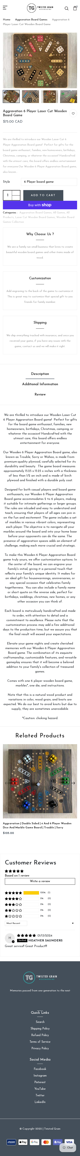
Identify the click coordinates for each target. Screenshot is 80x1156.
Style (6, 181)
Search (40, 1022)
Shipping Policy (40, 1028)
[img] (27, 935)
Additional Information (40, 384)
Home (6, 19)
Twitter (40, 1095)
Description (40, 374)
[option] (40, 60)
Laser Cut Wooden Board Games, (35, 217)
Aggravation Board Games (31, 19)
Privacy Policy (40, 1048)
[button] (13, 893)
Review (40, 394)
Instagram (40, 1075)
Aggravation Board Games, (36, 212)
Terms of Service (40, 1042)
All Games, (59, 212)
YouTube (40, 1089)
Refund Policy (40, 1035)
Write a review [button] (40, 881)
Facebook (40, 1069)
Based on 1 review (17, 875)
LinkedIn (40, 1102)
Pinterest (40, 1082)
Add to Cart (43, 195)
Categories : (10, 212)
